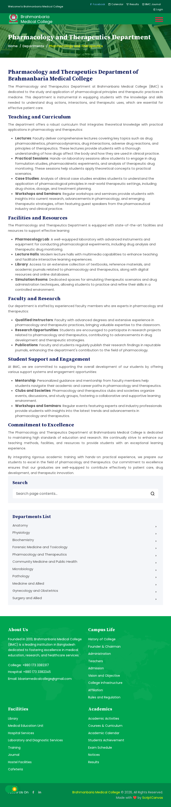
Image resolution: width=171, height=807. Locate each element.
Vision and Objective (104, 675)
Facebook (98, 4)
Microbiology (22, 569)
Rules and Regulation (104, 697)
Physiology (21, 532)
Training (14, 747)
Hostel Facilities (20, 762)
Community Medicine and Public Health (44, 561)
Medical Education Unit (25, 725)
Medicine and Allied (28, 583)
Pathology (20, 576)
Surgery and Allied (27, 598)
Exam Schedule (100, 747)
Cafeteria (15, 769)
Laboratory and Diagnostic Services (35, 740)
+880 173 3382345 (37, 672)
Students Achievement (106, 740)
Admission (96, 668)
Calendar (117, 4)
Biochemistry (23, 539)
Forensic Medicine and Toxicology (39, 547)
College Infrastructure (105, 683)
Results (134, 4)
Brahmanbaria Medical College (96, 792)
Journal (13, 754)
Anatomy (20, 525)
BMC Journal (153, 4)
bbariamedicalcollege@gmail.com (45, 678)
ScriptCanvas (152, 797)
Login (159, 9)
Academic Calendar (103, 733)
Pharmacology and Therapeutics (39, 554)
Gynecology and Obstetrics (35, 590)
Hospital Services (21, 733)
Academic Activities (103, 718)
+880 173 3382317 (35, 665)
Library (13, 718)
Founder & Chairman (104, 646)
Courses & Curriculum (105, 725)
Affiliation (95, 690)
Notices (94, 754)
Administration (99, 653)
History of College (102, 639)
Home (13, 46)
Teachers (95, 661)
